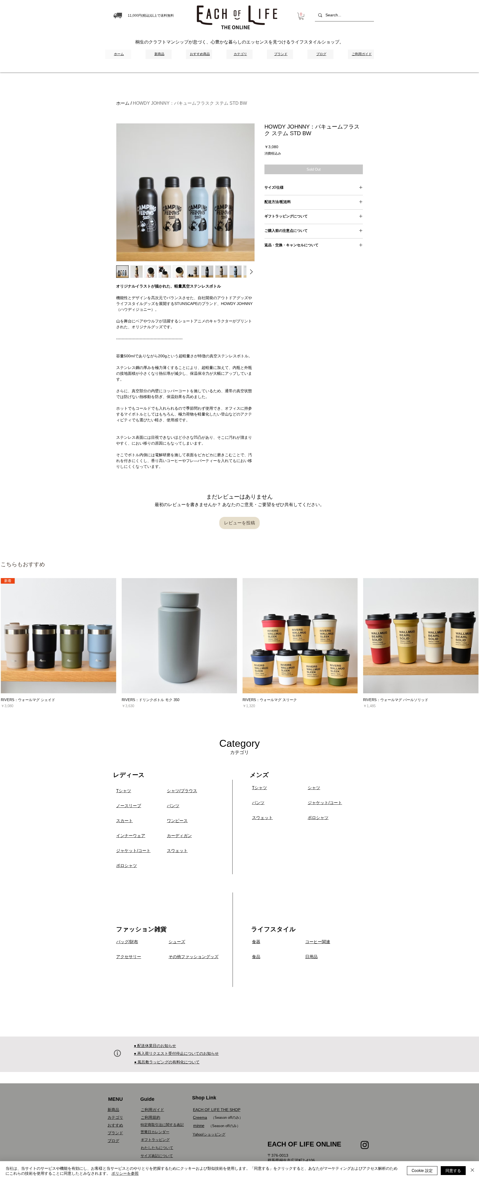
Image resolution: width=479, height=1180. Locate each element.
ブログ (113, 1140)
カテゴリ (115, 1117)
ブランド (115, 1133)
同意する (453, 1170)
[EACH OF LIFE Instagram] (364, 1145)
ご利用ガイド (152, 1109)
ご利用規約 (150, 1117)
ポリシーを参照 (125, 1173)
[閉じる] (472, 1171)
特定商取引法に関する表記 (162, 1125)
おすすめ (115, 1125)
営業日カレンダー (155, 1132)
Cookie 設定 (422, 1170)
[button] (301, 16)
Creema (200, 1117)
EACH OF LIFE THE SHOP (216, 1109)
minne (198, 1125)
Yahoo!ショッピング (209, 1134)
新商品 (113, 1109)
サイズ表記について (157, 1156)
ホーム (122, 103)
